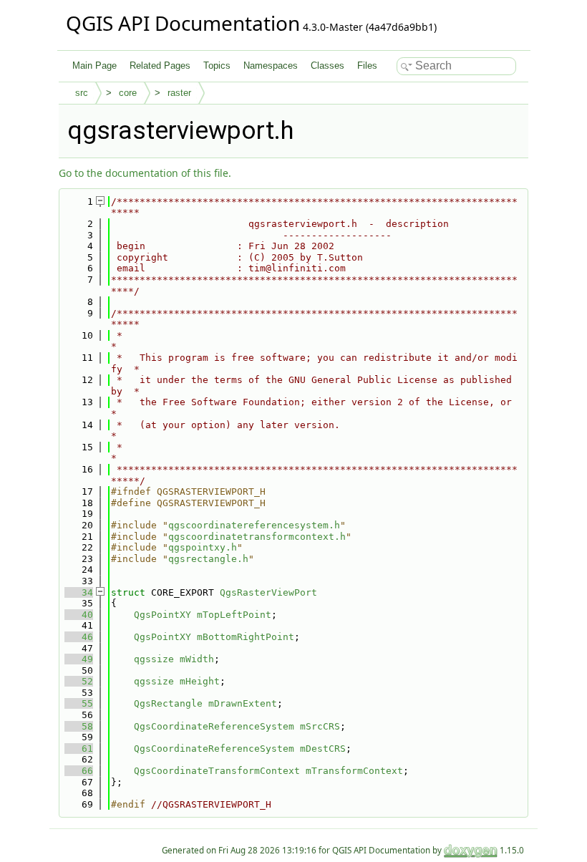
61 (78, 748)
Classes (327, 65)
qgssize (154, 659)
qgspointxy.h (202, 547)
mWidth (197, 659)
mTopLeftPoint (234, 614)
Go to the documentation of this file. (145, 173)
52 (78, 681)
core (128, 92)
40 (78, 614)
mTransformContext (354, 770)
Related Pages (160, 65)
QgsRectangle (168, 703)
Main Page (94, 65)
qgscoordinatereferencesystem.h (254, 525)
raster (179, 92)
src (81, 92)
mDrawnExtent (242, 703)
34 (78, 592)
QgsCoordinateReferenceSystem (214, 726)
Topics (217, 65)
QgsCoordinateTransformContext (217, 770)
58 (78, 726)
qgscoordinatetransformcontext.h (257, 536)
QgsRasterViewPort (268, 592)
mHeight (200, 681)
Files (367, 65)
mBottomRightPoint (245, 636)
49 (78, 659)
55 (78, 703)
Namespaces (270, 65)
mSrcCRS (320, 726)
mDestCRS (323, 748)
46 (78, 636)
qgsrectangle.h (208, 558)
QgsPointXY (162, 614)
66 (78, 770)
